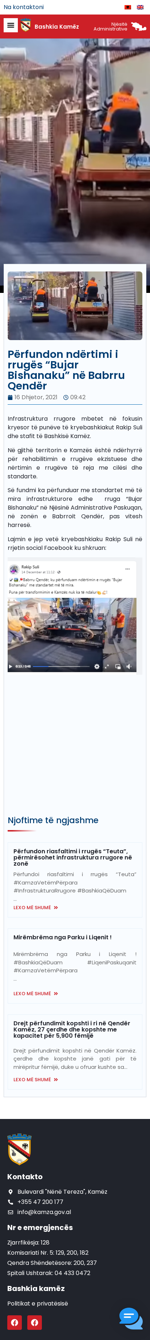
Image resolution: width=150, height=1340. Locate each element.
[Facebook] (14, 1322)
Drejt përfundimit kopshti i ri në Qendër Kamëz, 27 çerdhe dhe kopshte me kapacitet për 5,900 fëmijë (71, 1029)
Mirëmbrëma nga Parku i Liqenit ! (62, 937)
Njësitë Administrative (110, 26)
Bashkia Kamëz (57, 26)
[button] (131, 1320)
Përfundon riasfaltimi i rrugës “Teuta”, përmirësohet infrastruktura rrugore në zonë (72, 857)
